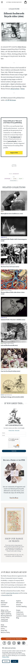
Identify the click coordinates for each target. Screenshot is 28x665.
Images (2, 264)
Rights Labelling (6, 614)
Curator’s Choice (21, 616)
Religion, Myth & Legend (9, 343)
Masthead (4, 603)
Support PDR (14, 153)
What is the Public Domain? (6, 611)
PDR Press (4, 627)
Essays (18, 610)
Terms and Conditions (4, 620)
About (3, 601)
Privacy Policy (11, 430)
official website (15, 89)
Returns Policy (5, 632)
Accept (14, 661)
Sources (18, 604)
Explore (18, 601)
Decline (6, 661)
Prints (3, 628)
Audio (2, 211)
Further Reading (21, 606)
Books (2, 394)
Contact (3, 604)
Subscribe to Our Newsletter (14, 639)
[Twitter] (9, 643)
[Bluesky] (18, 643)
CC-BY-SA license (11, 100)
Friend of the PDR (7, 595)
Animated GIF (16, 173)
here (2, 59)
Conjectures (20, 614)
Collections (14, 9)
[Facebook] (4, 643)
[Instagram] (14, 643)
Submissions (5, 606)
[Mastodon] (23, 643)
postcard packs (12, 141)
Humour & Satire (8, 290)
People (6, 264)
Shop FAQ (4, 630)
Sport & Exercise (11, 264)
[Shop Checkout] (25, 2)
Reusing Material (6, 616)
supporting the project (12, 593)
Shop (2, 625)
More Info (17, 430)
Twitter (22, 89)
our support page (15, 137)
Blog (17, 618)
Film (2, 343)
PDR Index (19, 603)
